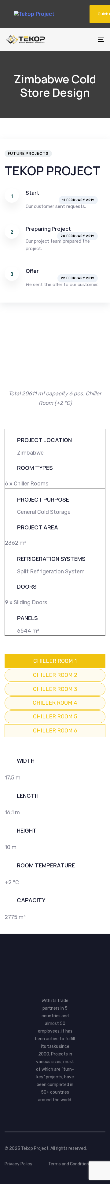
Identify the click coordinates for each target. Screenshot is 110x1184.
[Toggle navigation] (87, 39)
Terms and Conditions (69, 1164)
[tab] (55, 661)
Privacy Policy (18, 1164)
